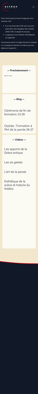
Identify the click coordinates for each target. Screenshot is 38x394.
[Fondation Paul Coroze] (24, 319)
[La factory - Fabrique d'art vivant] (14, 319)
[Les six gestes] (13, 158)
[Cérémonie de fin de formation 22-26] (19, 104)
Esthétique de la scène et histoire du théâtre (17, 185)
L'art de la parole (15, 172)
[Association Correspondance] (5, 319)
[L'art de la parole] (15, 167)
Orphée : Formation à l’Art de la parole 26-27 (18, 127)
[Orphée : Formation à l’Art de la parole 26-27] (19, 119)
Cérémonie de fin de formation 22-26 (17, 112)
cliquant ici (12, 48)
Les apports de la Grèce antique (15, 151)
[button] (30, 76)
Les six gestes (13, 162)
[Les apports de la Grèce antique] (19, 145)
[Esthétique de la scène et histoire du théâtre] (19, 177)
